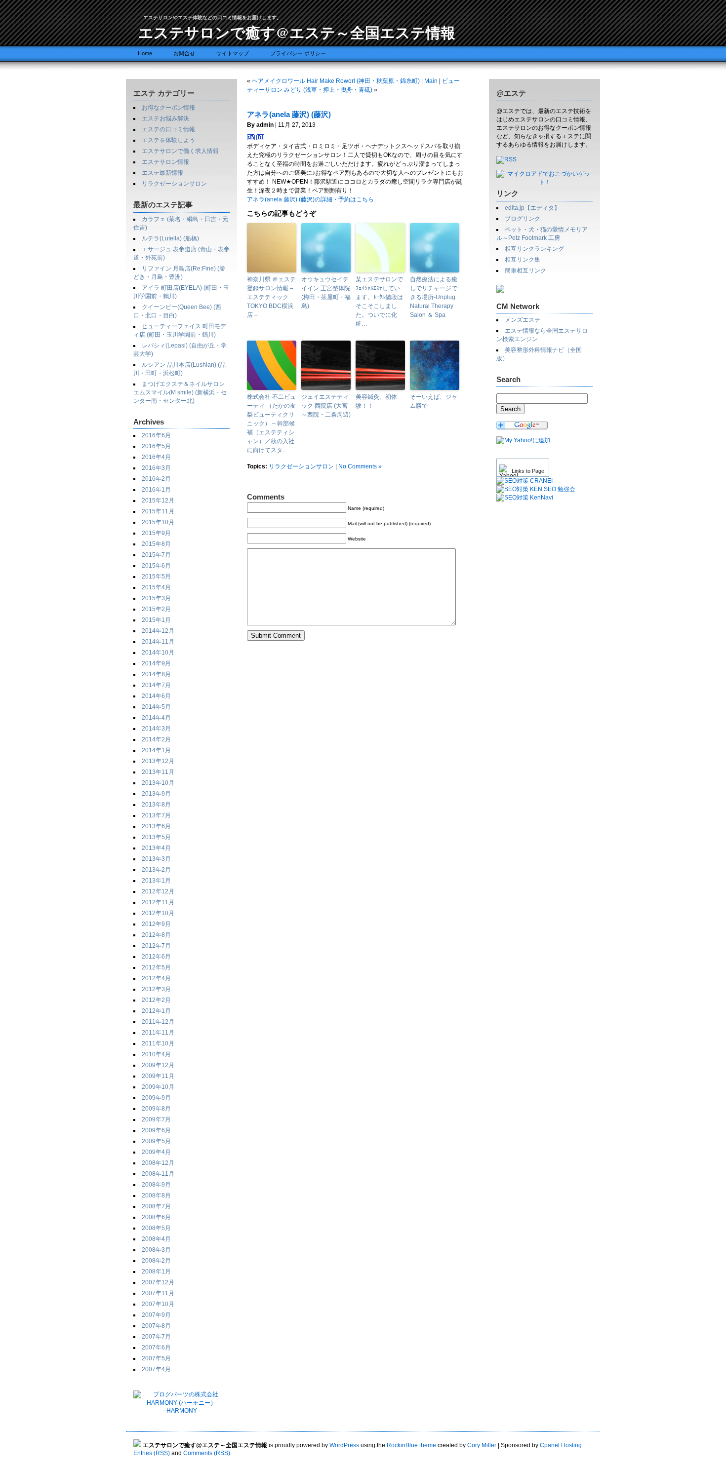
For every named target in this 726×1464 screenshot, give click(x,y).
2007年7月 (156, 1336)
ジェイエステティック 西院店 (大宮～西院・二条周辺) (326, 405)
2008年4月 (156, 1238)
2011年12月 (158, 1021)
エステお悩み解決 (165, 118)
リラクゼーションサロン (174, 183)
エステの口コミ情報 (168, 129)
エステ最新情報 (162, 172)
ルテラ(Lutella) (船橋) (170, 238)
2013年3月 (156, 858)
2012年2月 (156, 1000)
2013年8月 (156, 804)
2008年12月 (158, 1162)
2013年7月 (156, 815)
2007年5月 (156, 1358)
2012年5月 (156, 967)
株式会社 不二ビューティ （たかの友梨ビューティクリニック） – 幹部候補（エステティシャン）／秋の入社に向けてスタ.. (271, 423)
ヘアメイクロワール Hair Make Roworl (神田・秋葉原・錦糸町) (336, 80)
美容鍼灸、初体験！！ (376, 401)
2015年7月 (156, 554)
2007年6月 (156, 1347)
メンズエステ (522, 319)
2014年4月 (156, 717)
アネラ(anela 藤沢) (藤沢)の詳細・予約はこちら (310, 199)
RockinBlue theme (411, 1445)
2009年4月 (156, 1152)
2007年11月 (158, 1293)
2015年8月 (156, 543)
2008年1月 (156, 1271)
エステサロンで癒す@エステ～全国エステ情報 (296, 32)
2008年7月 (156, 1206)
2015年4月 (156, 587)
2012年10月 (158, 913)
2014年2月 (156, 739)
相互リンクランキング (534, 248)
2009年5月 (156, 1141)
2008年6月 (156, 1217)
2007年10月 (158, 1304)
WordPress (344, 1445)
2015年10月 (158, 522)
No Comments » (360, 466)
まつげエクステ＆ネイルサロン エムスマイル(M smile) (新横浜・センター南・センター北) (180, 392)
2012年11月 (158, 902)
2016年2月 (156, 478)
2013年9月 (156, 793)
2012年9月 (156, 924)
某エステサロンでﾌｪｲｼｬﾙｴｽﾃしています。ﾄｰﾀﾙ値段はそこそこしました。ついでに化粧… (379, 301)
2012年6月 (156, 956)
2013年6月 (156, 826)
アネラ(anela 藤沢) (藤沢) (289, 114)
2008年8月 (156, 1195)
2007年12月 (158, 1282)
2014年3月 (156, 728)
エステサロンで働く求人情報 (180, 151)
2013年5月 (156, 837)
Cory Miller (481, 1445)
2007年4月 (156, 1369)
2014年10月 (158, 652)
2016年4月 (156, 457)
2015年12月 (158, 500)
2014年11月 (158, 641)
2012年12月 (158, 891)
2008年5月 (156, 1228)
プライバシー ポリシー (298, 53)
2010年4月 (156, 1054)
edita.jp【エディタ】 (532, 207)
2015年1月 (156, 619)
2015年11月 (158, 511)
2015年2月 (156, 609)
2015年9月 (156, 533)
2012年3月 (156, 989)
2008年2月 (156, 1260)
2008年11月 (158, 1173)
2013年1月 (156, 880)
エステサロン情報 (165, 161)
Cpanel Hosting (561, 1445)
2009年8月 (156, 1108)
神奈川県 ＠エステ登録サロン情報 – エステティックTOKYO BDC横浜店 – (271, 297)
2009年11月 (158, 1076)
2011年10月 (158, 1043)
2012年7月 (156, 945)
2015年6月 (156, 565)
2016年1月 (156, 489)
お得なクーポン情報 (168, 107)
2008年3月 (156, 1249)
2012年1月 (156, 1010)
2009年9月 (156, 1097)
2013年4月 (156, 848)
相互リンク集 (522, 259)
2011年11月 (158, 1032)
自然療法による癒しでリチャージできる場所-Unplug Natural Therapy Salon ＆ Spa (433, 297)
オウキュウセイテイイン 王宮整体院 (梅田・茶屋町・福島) (326, 292)
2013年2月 (156, 869)
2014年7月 (156, 685)
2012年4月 (156, 978)
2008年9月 (156, 1184)
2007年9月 (156, 1314)
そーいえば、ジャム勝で (433, 401)
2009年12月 (158, 1065)
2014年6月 (156, 696)
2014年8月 (156, 674)
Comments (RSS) (206, 1453)
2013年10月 (158, 782)
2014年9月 (156, 663)
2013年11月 (158, 772)
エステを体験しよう (168, 140)
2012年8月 (156, 934)
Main (431, 80)
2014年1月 (156, 750)
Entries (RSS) (151, 1453)
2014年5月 (156, 706)
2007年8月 (156, 1325)
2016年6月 (156, 435)
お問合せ (184, 53)
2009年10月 (158, 1086)
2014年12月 (158, 630)
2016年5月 (156, 446)
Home (145, 53)
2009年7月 (156, 1119)
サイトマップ (232, 53)
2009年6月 (156, 1130)
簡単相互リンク (525, 270)
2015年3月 (156, 598)
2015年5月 (156, 576)
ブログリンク (522, 218)
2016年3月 (156, 467)
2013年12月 (158, 761)
